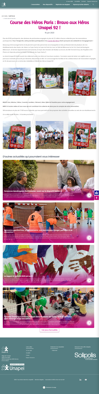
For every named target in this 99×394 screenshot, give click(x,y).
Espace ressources (92, 1)
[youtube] (86, 380)
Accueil (5, 16)
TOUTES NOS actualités (9, 18)
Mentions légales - (40, 379)
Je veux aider (69, 1)
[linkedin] (80, 380)
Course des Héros (53, 41)
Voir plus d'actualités (49, 330)
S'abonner (54, 350)
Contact (83, 1)
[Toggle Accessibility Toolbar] (96, 198)
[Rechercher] (93, 4)
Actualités (77, 1)
